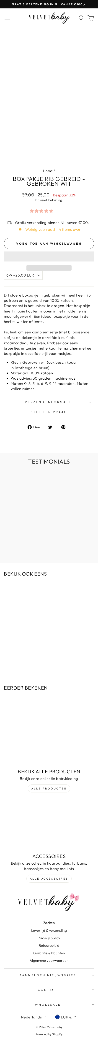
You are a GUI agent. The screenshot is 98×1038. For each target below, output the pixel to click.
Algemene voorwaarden (49, 960)
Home (48, 171)
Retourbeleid (49, 945)
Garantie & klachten (49, 953)
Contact (48, 990)
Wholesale (48, 1004)
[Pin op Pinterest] (65, 426)
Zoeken (49, 923)
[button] (42, 210)
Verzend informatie (49, 402)
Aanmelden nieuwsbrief (47, 975)
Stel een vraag (49, 412)
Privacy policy (49, 938)
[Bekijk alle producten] (49, 740)
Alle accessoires (49, 878)
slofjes (9, 337)
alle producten (49, 788)
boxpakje (12, 353)
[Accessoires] (49, 825)
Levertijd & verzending (49, 930)
